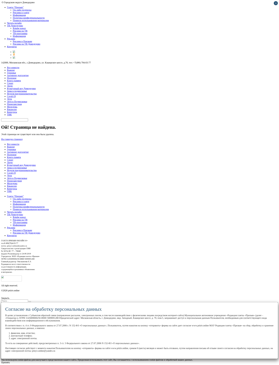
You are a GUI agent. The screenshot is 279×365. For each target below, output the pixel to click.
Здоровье (11, 73)
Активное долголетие (18, 75)
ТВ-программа (20, 33)
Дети (9, 99)
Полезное (11, 78)
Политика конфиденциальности (29, 18)
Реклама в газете (21, 12)
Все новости (13, 67)
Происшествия (14, 104)
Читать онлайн (14, 23)
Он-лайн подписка (22, 10)
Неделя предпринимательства (22, 93)
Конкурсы (12, 112)
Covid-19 (11, 96)
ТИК (9, 114)
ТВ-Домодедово (15, 25)
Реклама (11, 39)
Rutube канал (19, 28)
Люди (10, 86)
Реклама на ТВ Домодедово (26, 44)
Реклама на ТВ (20, 31)
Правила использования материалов (31, 20)
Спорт (10, 83)
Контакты (12, 46)
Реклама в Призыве (22, 41)
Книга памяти (14, 80)
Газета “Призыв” (15, 7)
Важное (11, 70)
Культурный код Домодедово (21, 88)
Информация (19, 15)
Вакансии (12, 109)
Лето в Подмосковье (17, 101)
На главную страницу (12, 139)
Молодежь (12, 107)
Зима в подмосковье (17, 91)
